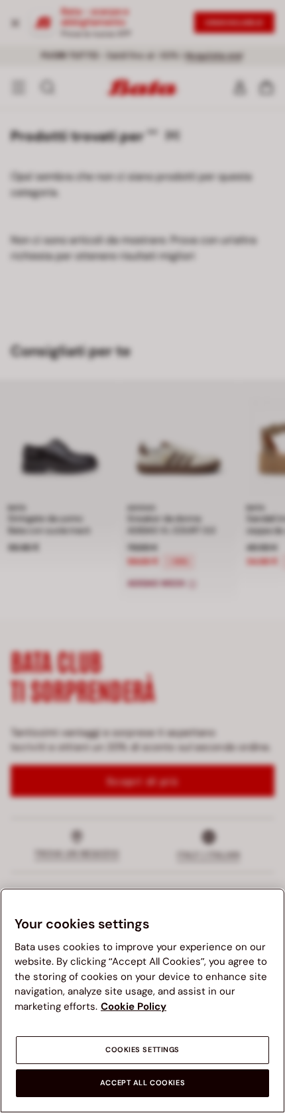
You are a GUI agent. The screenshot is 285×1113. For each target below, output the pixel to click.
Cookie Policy (133, 1006)
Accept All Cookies (142, 1083)
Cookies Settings (142, 1050)
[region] (142, 1000)
